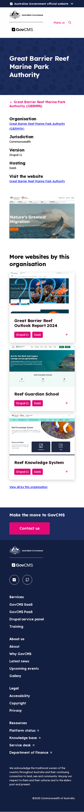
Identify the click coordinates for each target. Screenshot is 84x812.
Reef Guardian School (36, 394)
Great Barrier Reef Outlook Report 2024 (35, 323)
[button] (29, 528)
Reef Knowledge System (39, 462)
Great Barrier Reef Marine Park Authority (37, 181)
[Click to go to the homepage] (26, 22)
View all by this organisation (28, 487)
